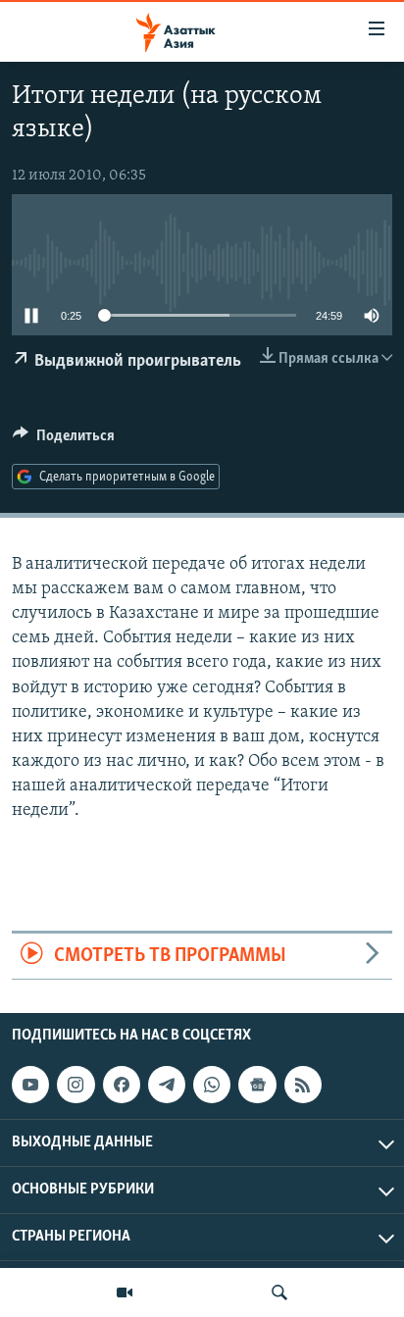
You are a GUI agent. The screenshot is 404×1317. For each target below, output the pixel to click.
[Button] (64, 440)
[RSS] (303, 1084)
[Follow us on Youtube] (30, 1084)
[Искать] (279, 1292)
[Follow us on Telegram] (166, 1084)
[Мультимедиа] (124, 1292)
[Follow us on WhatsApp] (211, 1084)
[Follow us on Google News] (257, 1084)
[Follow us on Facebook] (121, 1084)
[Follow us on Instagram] (75, 1084)
